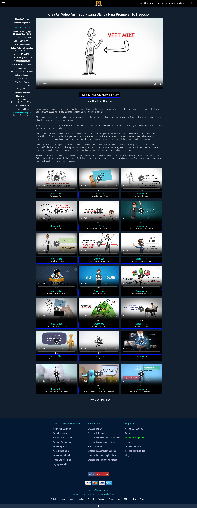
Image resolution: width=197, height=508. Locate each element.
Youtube (105, 474)
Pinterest (98, 474)
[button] (56, 180)
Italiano (82, 499)
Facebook (91, 474)
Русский (143, 499)
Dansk (111, 499)
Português (101, 499)
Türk (125, 499)
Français (63, 499)
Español (72, 499)
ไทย (119, 499)
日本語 (133, 499)
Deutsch (91, 499)
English (53, 499)
